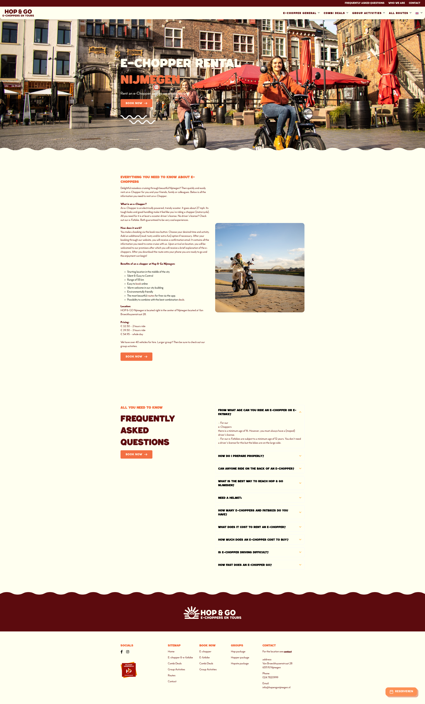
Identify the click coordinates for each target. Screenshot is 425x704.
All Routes (398, 13)
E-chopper (205, 651)
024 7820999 (270, 677)
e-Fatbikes (234, 439)
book (138, 284)
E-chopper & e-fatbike (180, 657)
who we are (396, 3)
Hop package (238, 651)
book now (155, 232)
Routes (171, 675)
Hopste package (240, 663)
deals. (181, 300)
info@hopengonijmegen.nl (276, 687)
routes (150, 296)
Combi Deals (334, 13)
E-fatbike (204, 657)
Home (171, 651)
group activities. (129, 346)
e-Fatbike (134, 220)
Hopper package (240, 657)
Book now (134, 103)
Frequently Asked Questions (364, 3)
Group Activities (367, 13)
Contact (414, 3)
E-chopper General (299, 13)
